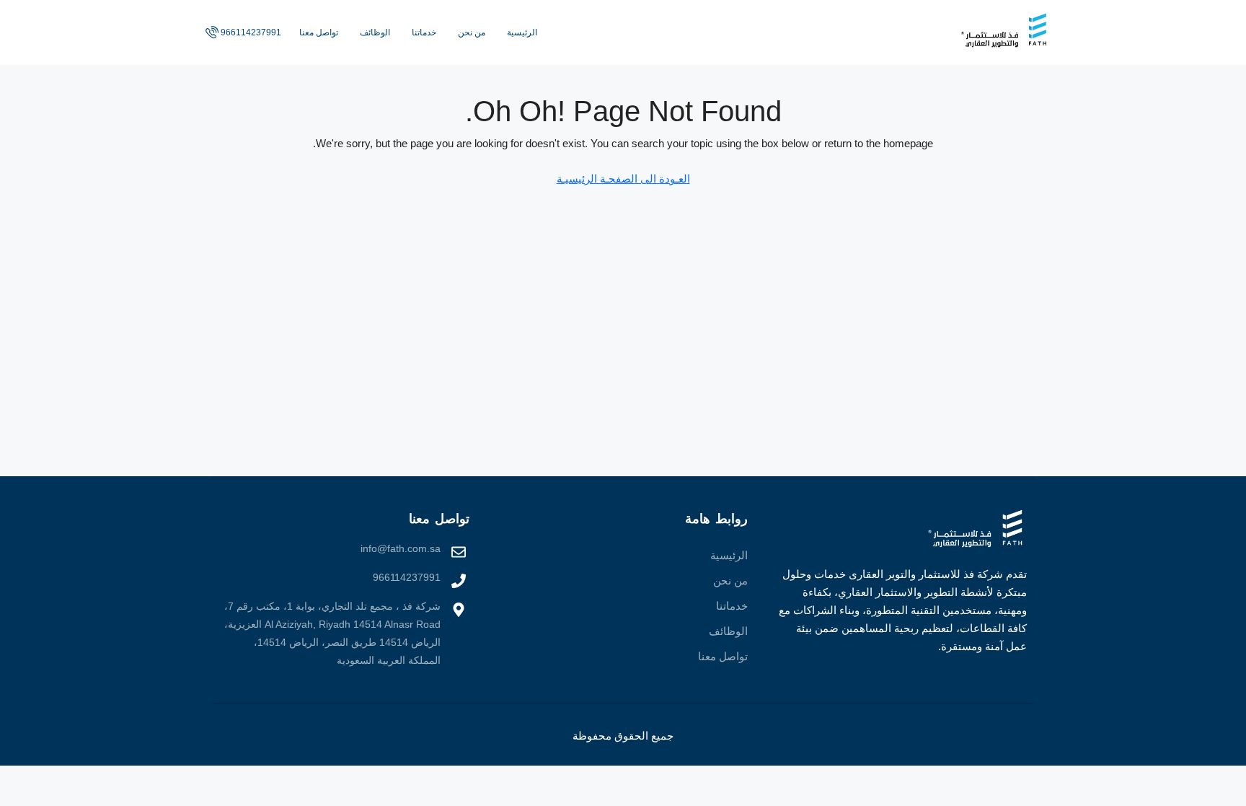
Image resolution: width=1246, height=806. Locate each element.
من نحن (471, 32)
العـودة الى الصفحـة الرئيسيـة (623, 178)
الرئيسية (522, 32)
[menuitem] (241, 32)
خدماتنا (424, 32)
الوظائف (375, 32)
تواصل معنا (318, 32)
